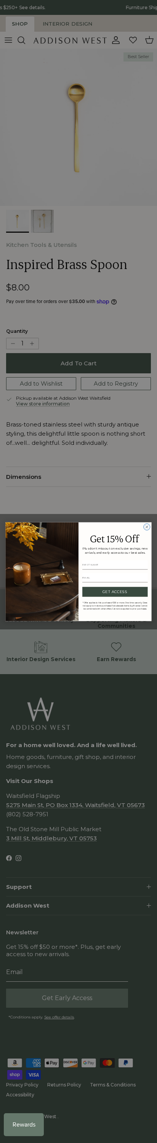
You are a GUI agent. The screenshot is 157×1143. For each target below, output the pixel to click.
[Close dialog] (147, 527)
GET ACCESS (115, 591)
